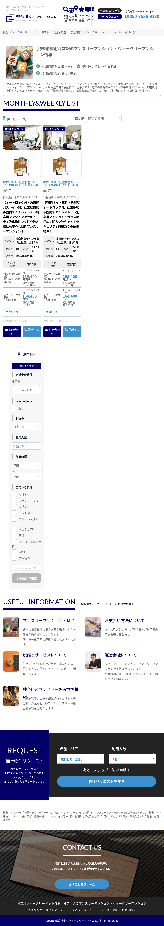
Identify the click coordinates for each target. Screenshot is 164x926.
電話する (33, 330)
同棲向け (24, 507)
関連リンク (35, 910)
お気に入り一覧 (111, 10)
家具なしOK (26, 529)
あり (21, 408)
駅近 (21, 535)
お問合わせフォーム (82, 884)
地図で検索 (28, 354)
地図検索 (76, 18)
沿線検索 (71, 18)
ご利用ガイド (88, 18)
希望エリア (69, 748)
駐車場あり (26, 558)
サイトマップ (54, 910)
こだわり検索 (81, 18)
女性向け (24, 494)
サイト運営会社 (108, 910)
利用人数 (119, 748)
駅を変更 (26, 390)
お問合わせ (14, 332)
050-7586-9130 (144, 16)
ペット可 (24, 513)
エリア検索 (65, 18)
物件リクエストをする (107, 781)
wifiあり (24, 552)
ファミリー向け (28, 500)
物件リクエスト (110, 16)
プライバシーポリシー (80, 910)
